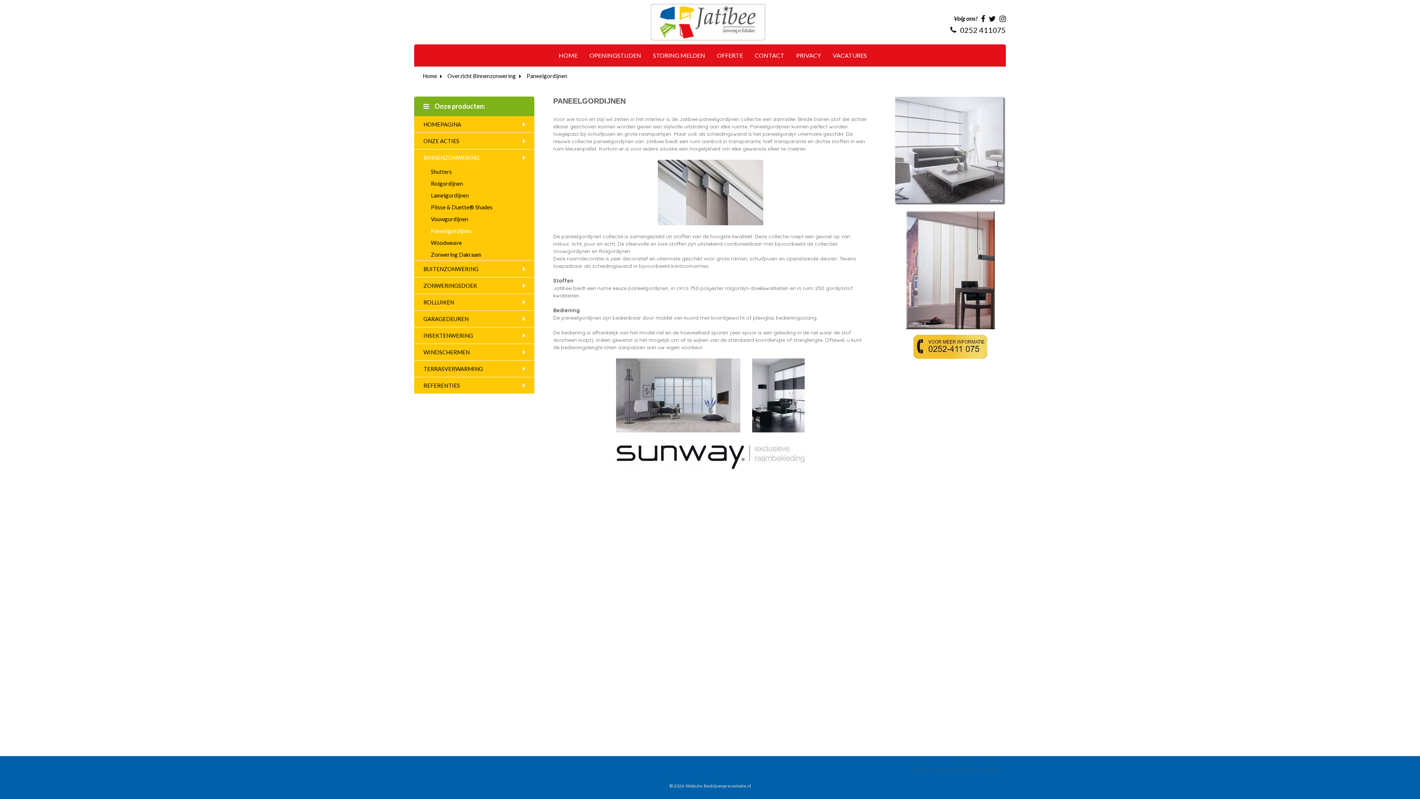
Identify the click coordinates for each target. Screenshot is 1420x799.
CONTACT (769, 55)
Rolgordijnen (447, 183)
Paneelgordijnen (547, 76)
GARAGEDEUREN (446, 319)
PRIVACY (808, 55)
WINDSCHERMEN (446, 352)
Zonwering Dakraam (456, 254)
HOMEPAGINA (442, 124)
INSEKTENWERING (448, 335)
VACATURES (850, 55)
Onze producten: (459, 106)
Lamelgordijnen (450, 195)
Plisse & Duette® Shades (462, 207)
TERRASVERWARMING (453, 368)
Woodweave (446, 242)
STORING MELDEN (679, 55)
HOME (568, 55)
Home (430, 76)
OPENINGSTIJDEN (615, 55)
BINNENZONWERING (451, 157)
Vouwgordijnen (449, 219)
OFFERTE (730, 55)
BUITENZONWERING (451, 269)
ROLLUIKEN (438, 302)
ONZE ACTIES (441, 141)
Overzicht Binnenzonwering (481, 76)
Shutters (441, 171)
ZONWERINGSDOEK (450, 285)
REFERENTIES (441, 385)
